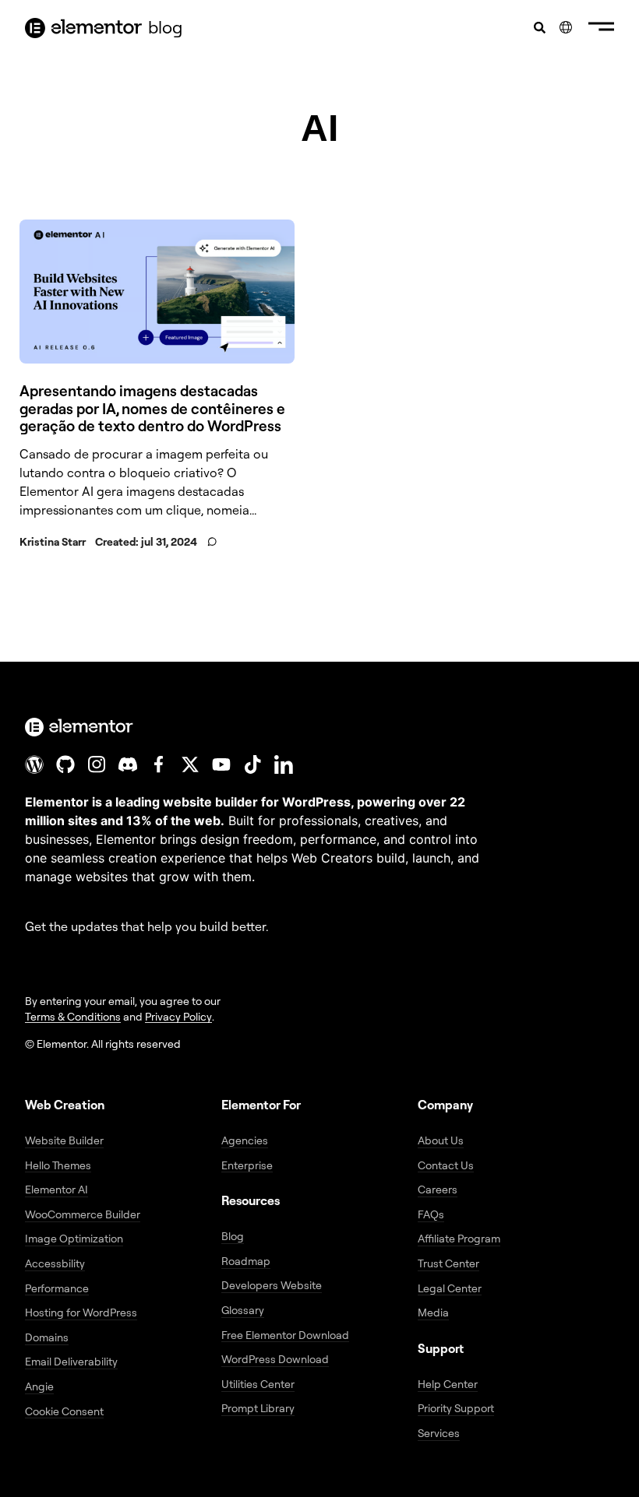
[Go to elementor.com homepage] (83, 28)
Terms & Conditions (73, 1016)
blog (165, 26)
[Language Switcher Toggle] (566, 27)
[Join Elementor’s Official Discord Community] (127, 764)
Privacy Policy (178, 1016)
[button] (601, 28)
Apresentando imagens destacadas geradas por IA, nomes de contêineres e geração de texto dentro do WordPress (152, 408)
